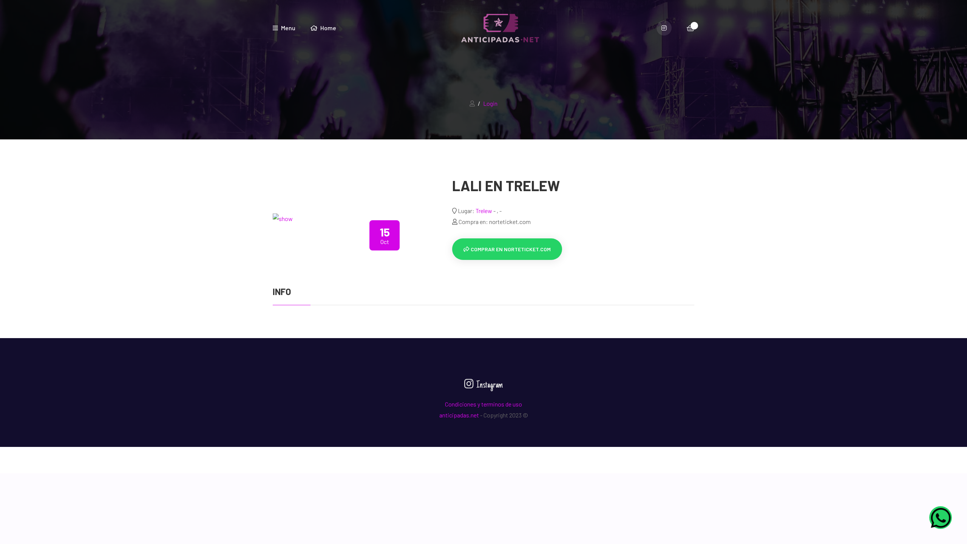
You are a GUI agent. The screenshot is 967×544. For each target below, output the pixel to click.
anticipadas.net (459, 415)
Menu (287, 27)
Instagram (489, 385)
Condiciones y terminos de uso (483, 404)
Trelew (484, 210)
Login (490, 103)
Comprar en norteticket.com (510, 249)
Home (327, 27)
